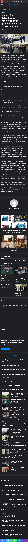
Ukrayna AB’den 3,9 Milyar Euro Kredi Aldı (20, 261)
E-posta (3, 329)
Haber (9, 9)
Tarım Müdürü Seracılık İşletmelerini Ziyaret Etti (16, 393)
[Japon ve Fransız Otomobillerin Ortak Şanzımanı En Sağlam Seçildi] (5, 407)
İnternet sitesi (4, 335)
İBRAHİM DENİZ (6, 29)
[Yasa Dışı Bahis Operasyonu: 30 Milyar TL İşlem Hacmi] (5, 451)
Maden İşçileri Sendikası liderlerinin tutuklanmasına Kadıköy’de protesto (20, 278)
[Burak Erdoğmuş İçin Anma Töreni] (21, 287)
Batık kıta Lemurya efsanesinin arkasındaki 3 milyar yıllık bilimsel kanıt (13, 424)
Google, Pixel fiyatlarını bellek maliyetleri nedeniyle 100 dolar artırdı (12, 456)
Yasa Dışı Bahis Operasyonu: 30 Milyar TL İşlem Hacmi (17, 450)
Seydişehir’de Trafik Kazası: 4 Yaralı (10, 93)
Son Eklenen (14, 355)
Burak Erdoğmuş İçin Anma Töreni (20, 292)
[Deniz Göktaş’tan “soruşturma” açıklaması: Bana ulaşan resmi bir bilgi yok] (5, 444)
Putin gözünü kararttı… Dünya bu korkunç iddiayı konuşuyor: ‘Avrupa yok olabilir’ (18, 430)
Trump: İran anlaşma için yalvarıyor (11, 385)
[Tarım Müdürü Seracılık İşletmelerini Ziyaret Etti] (5, 395)
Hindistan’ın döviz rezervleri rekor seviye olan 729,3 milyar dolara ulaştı (13, 380)
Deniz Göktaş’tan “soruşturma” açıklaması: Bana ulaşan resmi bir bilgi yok (18, 444)
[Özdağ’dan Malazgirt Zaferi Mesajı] (5, 469)
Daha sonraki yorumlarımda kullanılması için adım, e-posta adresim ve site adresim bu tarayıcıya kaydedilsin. (13, 342)
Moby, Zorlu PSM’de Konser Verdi (6, 285)
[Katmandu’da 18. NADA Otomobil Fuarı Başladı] (5, 463)
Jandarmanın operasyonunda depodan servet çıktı (15, 1)
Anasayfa (4, 9)
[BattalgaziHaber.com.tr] (14, 4)
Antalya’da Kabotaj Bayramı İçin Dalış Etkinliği (6, 277)
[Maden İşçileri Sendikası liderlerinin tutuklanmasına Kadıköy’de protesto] (21, 270)
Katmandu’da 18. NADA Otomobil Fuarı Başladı (16, 462)
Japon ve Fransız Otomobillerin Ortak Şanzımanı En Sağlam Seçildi (17, 407)
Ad (2, 324)
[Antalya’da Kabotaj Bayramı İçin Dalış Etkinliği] (7, 270)
